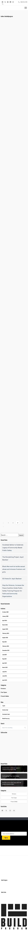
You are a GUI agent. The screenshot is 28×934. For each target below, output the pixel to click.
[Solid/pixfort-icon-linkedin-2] (22, 853)
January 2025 (5, 616)
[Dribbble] (14, 810)
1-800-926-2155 (23, 2)
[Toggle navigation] (25, 7)
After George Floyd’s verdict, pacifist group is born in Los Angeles (12, 305)
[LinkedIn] (10, 2)
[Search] (25, 727)
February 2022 (5, 646)
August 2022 (5, 637)
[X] (5, 2)
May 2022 (4, 641)
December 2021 (5, 650)
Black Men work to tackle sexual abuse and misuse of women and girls (13, 569)
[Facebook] (2, 2)
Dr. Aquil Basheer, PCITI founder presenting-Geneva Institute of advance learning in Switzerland (13, 41)
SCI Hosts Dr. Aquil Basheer (12, 579)
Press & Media (5, 696)
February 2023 (5, 633)
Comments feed (6, 714)
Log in (3, 705)
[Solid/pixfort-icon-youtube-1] (19, 853)
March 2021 (5, 667)
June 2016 (4, 676)
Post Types (4, 692)
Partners (3, 688)
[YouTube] (7, 2)
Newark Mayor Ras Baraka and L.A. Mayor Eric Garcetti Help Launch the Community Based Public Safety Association (13, 404)
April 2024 (4, 620)
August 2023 (5, 629)
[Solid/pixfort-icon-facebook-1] (12, 853)
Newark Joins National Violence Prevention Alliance (11, 461)
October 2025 (5, 612)
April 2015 (4, 680)
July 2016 (4, 671)
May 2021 (4, 658)
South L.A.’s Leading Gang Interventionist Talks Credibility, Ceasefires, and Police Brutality (13, 505)
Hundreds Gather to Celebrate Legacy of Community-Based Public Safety (12, 547)
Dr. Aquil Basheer (7, 204)
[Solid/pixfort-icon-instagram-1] (25, 853)
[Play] (14, 28)
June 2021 (4, 654)
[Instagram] (13, 2)
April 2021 (4, 663)
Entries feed (5, 710)
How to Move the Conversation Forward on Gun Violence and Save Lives (13, 354)
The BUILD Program (7, 144)
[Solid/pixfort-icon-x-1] (16, 853)
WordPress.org (5, 718)
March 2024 (5, 624)
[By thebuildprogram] (3, 30)
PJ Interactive (7, 876)
